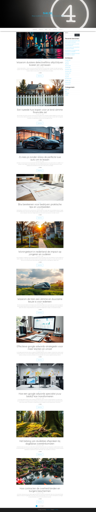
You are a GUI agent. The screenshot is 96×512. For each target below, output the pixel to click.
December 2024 (68, 69)
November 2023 (68, 78)
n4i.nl (48, 13)
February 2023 (68, 82)
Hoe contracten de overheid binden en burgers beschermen (40, 489)
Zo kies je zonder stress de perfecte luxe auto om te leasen (40, 158)
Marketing (67, 93)
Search (66, 32)
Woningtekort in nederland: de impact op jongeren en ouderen (39, 253)
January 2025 (67, 67)
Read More (40, 75)
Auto (50, 29)
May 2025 (67, 63)
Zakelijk (41, 29)
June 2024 (67, 74)
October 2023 (67, 80)
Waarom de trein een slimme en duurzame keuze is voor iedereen (39, 300)
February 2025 (68, 65)
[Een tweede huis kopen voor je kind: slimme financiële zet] (39, 92)
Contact (61, 29)
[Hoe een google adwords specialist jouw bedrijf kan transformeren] (39, 376)
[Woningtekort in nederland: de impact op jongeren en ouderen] (39, 234)
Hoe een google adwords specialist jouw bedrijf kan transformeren (40, 395)
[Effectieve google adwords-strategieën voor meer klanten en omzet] (39, 329)
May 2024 (67, 76)
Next (42, 506)
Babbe (40, 72)
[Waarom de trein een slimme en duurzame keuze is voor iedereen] (39, 281)
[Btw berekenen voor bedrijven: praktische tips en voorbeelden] (39, 187)
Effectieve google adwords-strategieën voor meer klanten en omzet (40, 347)
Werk (46, 29)
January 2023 (67, 84)
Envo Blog (56, 509)
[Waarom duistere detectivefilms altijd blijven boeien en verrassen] (39, 45)
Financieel (35, 29)
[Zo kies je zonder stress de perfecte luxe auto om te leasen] (39, 139)
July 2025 (67, 62)
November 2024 (68, 71)
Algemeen (55, 29)
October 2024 (67, 73)
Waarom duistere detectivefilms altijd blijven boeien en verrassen (40, 63)
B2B (66, 91)
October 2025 (67, 60)
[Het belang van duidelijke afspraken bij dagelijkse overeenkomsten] (39, 423)
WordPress (48, 509)
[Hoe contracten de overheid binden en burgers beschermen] (39, 471)
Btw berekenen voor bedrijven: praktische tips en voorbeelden (40, 205)
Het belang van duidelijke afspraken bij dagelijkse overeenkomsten (39, 442)
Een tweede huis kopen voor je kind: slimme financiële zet (40, 111)
